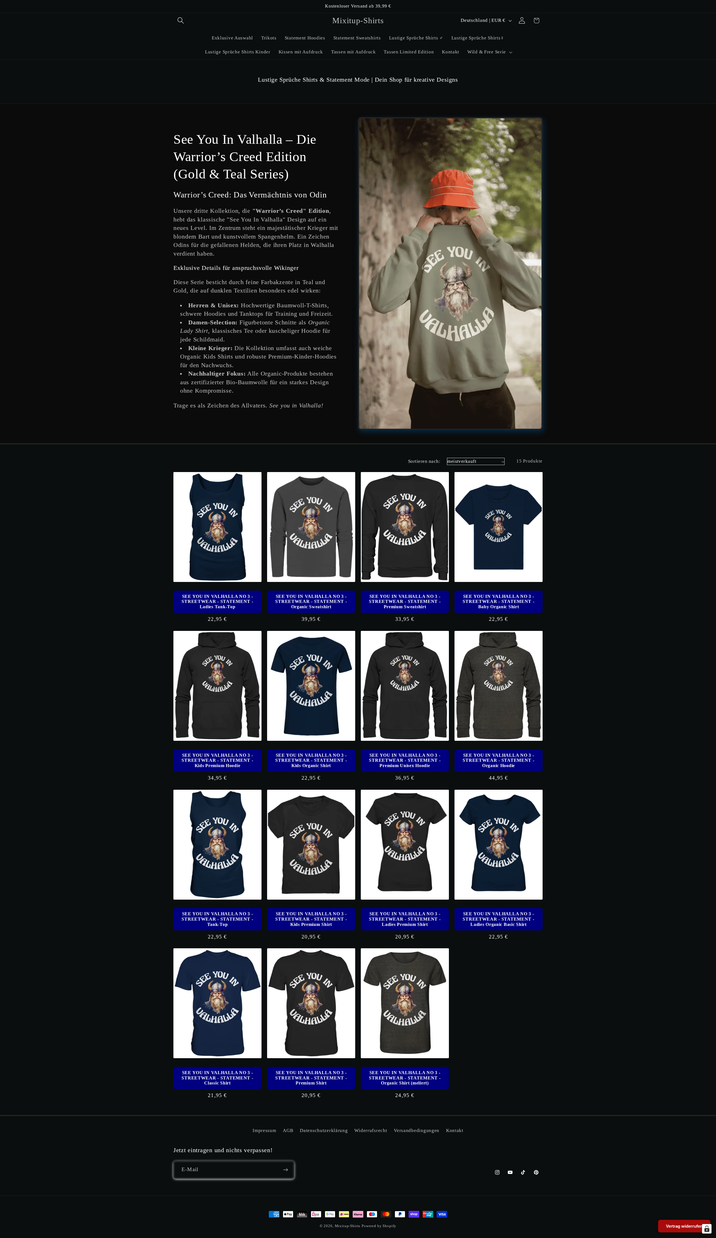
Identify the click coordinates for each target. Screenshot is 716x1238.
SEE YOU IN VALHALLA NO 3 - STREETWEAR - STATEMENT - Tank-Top (217, 918)
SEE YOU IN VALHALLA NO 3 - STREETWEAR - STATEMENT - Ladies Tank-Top (217, 601)
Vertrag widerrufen (684, 1226)
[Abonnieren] (285, 1170)
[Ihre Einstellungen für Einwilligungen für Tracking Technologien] (707, 1229)
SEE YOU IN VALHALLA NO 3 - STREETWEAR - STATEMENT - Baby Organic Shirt (498, 601)
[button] (180, 20)
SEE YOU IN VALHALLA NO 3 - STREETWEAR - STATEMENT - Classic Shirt (217, 1077)
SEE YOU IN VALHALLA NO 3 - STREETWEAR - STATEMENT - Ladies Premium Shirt (405, 918)
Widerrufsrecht (370, 1130)
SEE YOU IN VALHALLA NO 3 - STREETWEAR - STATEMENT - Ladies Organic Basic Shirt (498, 918)
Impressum (264, 1130)
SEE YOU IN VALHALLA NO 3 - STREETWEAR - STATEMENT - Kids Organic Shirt (311, 760)
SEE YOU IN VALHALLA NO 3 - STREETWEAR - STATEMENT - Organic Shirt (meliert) (405, 1077)
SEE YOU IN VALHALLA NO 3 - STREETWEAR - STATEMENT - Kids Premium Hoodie (217, 760)
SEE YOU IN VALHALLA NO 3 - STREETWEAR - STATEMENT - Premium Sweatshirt (405, 601)
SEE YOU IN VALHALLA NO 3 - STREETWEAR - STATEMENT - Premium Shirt (311, 1077)
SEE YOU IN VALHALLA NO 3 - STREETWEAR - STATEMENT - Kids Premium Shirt (311, 918)
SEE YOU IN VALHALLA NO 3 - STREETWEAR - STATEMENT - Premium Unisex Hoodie (405, 760)
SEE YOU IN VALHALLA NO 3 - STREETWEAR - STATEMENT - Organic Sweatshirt (311, 601)
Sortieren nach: (424, 461)
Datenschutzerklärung (324, 1130)
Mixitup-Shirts (348, 1226)
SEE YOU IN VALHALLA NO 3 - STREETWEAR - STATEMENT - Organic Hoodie (498, 760)
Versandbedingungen (416, 1130)
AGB (288, 1130)
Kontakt (454, 1130)
